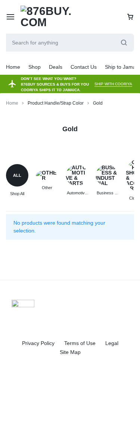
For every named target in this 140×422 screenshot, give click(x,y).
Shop (34, 67)
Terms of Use (80, 343)
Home (13, 67)
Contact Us (84, 67)
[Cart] (130, 17)
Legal (111, 343)
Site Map (70, 352)
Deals (55, 67)
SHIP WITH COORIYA (113, 84)
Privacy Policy (38, 343)
